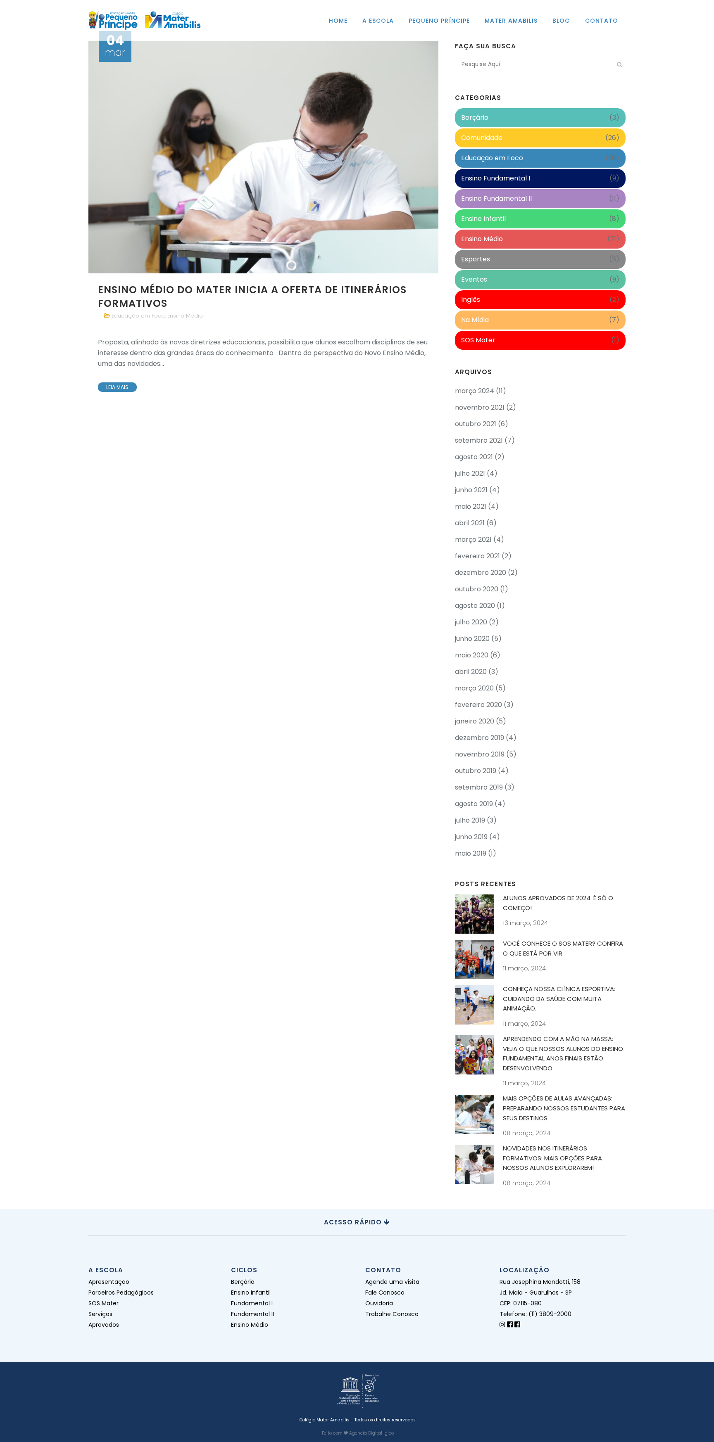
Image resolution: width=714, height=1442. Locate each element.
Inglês (470, 299)
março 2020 (474, 688)
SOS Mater (478, 340)
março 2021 (473, 539)
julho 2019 (470, 820)
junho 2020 (472, 638)
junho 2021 (471, 490)
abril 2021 (470, 523)
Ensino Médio (185, 315)
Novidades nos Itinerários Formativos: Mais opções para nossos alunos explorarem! (552, 1158)
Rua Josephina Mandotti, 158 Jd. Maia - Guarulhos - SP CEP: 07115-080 (540, 1292)
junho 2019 (471, 837)
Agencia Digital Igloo (371, 1433)
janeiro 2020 (474, 721)
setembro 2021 (479, 440)
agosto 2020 (475, 605)
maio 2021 (470, 506)
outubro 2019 (475, 771)
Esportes (475, 259)
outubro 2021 (475, 424)
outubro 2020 (476, 589)
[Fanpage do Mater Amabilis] (517, 1324)
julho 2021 (470, 473)
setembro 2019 (479, 787)
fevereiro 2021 (477, 556)
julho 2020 (471, 622)
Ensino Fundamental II (496, 198)
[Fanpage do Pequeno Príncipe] (510, 1324)
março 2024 (474, 391)
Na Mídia (475, 320)
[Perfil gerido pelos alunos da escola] (502, 1324)
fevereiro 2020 (478, 704)
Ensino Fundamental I (495, 178)
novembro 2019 (480, 754)
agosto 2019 (474, 804)
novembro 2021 (480, 407)
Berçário (474, 117)
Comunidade (481, 137)
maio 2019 (470, 853)
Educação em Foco (138, 315)
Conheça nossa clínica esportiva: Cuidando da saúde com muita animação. (559, 998)
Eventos (474, 279)
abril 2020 (471, 671)
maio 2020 (471, 655)
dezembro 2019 (479, 737)
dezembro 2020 (480, 572)
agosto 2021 (474, 457)
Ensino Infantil (483, 218)
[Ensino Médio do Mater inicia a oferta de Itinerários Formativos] (263, 157)
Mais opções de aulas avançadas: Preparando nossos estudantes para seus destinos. (564, 1108)
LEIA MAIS (117, 387)
